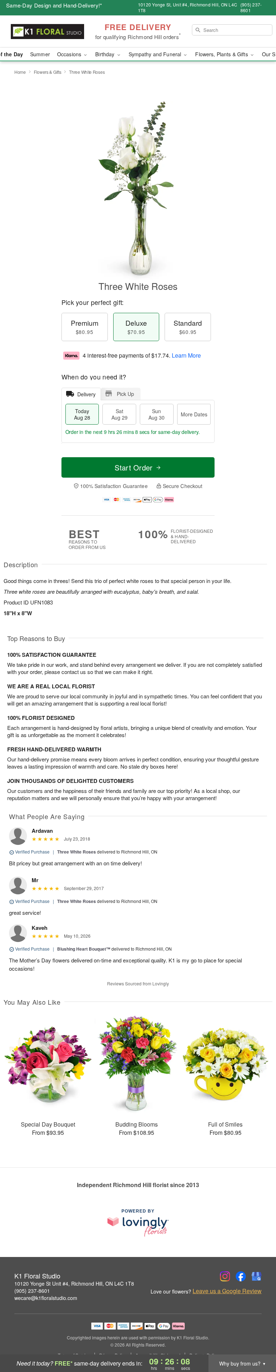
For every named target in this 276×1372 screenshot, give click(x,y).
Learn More (186, 355)
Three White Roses (76, 851)
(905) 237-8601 (32, 1290)
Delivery (86, 394)
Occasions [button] (70, 54)
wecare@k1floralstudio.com (45, 1297)
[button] (257, 1342)
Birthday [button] (105, 54)
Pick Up (125, 393)
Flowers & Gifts (47, 72)
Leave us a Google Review (227, 1291)
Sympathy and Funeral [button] (156, 54)
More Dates (194, 414)
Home (20, 72)
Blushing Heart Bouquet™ (83, 949)
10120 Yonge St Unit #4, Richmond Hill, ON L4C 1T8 (74, 1283)
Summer (40, 54)
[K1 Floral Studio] (47, 31)
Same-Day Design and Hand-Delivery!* (54, 5)
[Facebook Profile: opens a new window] (241, 1276)
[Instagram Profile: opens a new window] (225, 1276)
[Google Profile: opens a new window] (257, 1276)
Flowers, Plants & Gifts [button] (222, 54)
